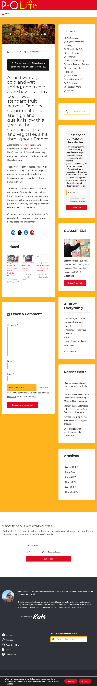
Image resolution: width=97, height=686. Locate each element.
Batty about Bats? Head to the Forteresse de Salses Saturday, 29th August (76, 409)
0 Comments (33, 51)
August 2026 (72, 467)
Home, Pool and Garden (78, 64)
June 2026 (71, 477)
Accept (71, 681)
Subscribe (76, 207)
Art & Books (72, 38)
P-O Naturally (73, 83)
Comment (12, 325)
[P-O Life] (20, 5)
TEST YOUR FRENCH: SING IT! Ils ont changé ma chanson (76, 420)
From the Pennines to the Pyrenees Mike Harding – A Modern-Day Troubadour (76, 397)
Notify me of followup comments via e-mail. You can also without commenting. (28, 392)
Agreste (23, 144)
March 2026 (72, 492)
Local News (72, 75)
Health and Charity (75, 60)
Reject (85, 681)
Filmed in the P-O (75, 49)
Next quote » (70, 352)
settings (10, 684)
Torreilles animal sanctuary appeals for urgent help (74, 432)
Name (10, 361)
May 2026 (71, 482)
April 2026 (71, 487)
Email (10, 373)
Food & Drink (73, 53)
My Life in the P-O (75, 79)
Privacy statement (79, 201)
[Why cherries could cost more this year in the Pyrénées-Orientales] (13, 258)
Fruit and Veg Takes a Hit (28, 34)
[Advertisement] (28, 437)
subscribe (11, 396)
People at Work (74, 86)
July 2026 (71, 472)
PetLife (70, 90)
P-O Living (69, 30)
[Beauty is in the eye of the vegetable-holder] (28, 258)
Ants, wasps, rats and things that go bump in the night (75, 386)
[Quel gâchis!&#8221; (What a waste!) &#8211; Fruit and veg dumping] (43, 258)
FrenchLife (72, 56)
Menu (7, 13)
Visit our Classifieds (75, 283)
